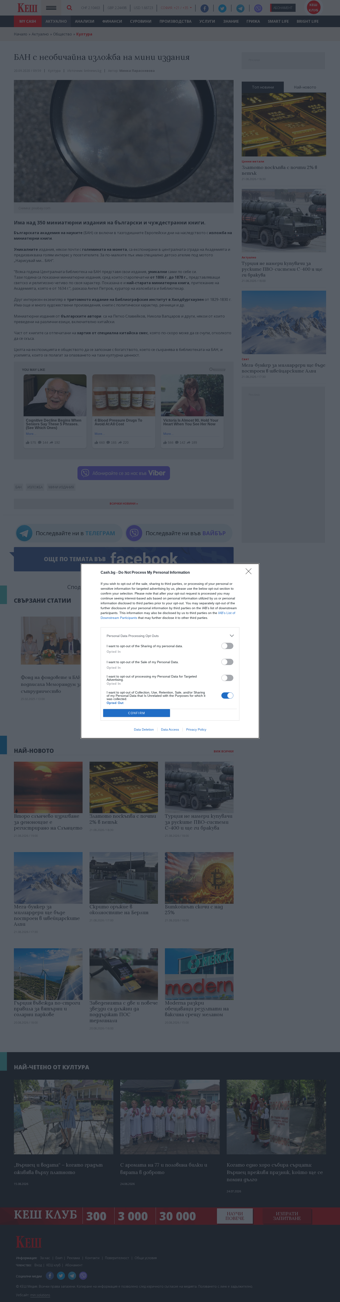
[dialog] (170, 651)
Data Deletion (144, 729)
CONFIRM (136, 713)
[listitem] (170, 635)
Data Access (170, 729)
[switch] (227, 646)
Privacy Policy (196, 729)
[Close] (250, 572)
